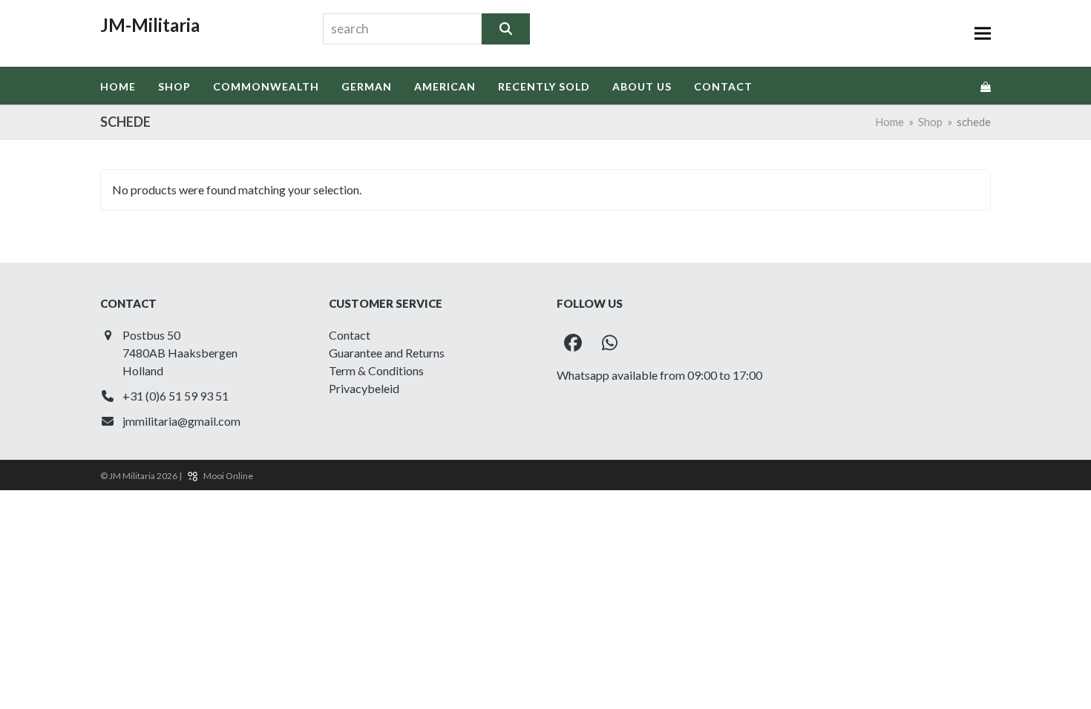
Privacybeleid (364, 388)
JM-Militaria (150, 25)
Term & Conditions (376, 370)
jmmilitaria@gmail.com (181, 421)
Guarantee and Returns (387, 353)
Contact (349, 335)
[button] (982, 33)
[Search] (506, 28)
